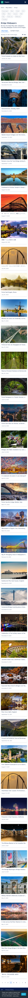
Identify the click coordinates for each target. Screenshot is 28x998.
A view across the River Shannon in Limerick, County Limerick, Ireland (14, 922)
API (2, 989)
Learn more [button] (16, 995)
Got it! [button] (23, 994)
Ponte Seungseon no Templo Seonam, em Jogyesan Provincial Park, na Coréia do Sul (14, 397)
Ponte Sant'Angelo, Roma (9, 292)
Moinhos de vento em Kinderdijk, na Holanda (14, 318)
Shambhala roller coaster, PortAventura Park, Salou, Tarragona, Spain (14, 790)
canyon (15, 13)
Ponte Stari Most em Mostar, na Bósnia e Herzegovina (14, 423)
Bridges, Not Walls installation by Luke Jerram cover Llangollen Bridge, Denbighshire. (14, 449)
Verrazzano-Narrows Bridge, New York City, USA (14, 82)
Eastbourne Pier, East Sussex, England (13, 581)
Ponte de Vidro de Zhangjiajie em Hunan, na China (14, 344)
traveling (4, 19)
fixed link (10, 16)
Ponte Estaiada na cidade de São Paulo (13, 56)
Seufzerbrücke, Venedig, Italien (11, 108)
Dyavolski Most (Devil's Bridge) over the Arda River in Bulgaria (14, 686)
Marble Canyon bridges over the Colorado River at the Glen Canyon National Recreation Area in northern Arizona (14, 135)
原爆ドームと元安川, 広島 (9, 240)
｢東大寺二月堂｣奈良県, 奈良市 (10, 974)
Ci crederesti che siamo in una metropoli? (14, 476)
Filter (24, 34)
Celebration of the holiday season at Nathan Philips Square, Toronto (14, 633)
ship (3, 16)
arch (23, 11)
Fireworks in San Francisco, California (13, 817)
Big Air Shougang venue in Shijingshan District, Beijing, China (14, 554)
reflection (17, 16)
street (17, 11)
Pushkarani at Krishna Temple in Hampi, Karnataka (14, 187)
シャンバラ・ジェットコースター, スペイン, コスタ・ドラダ (14, 266)
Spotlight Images (14, 30)
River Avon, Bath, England (9, 712)
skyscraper (5, 11)
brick (9, 13)
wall (21, 13)
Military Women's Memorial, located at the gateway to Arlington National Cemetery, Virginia (14, 895)
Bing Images (5, 30)
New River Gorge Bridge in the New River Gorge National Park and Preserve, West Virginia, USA (14, 948)
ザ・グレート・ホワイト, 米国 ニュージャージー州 (14, 213)
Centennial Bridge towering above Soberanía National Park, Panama (14, 607)
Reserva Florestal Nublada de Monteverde (14, 371)
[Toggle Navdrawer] (25, 2)
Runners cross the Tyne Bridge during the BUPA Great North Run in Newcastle (14, 161)
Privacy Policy (9, 989)
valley (3, 13)
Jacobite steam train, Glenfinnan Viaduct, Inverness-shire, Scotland (14, 659)
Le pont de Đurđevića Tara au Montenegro (14, 738)
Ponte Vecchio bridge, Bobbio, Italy (12, 502)
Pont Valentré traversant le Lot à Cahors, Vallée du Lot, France (14, 764)
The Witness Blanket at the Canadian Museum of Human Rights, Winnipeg (14, 843)
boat (12, 11)
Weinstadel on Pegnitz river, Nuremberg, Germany (14, 528)
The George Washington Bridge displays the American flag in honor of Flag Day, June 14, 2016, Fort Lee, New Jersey (14, 869)
